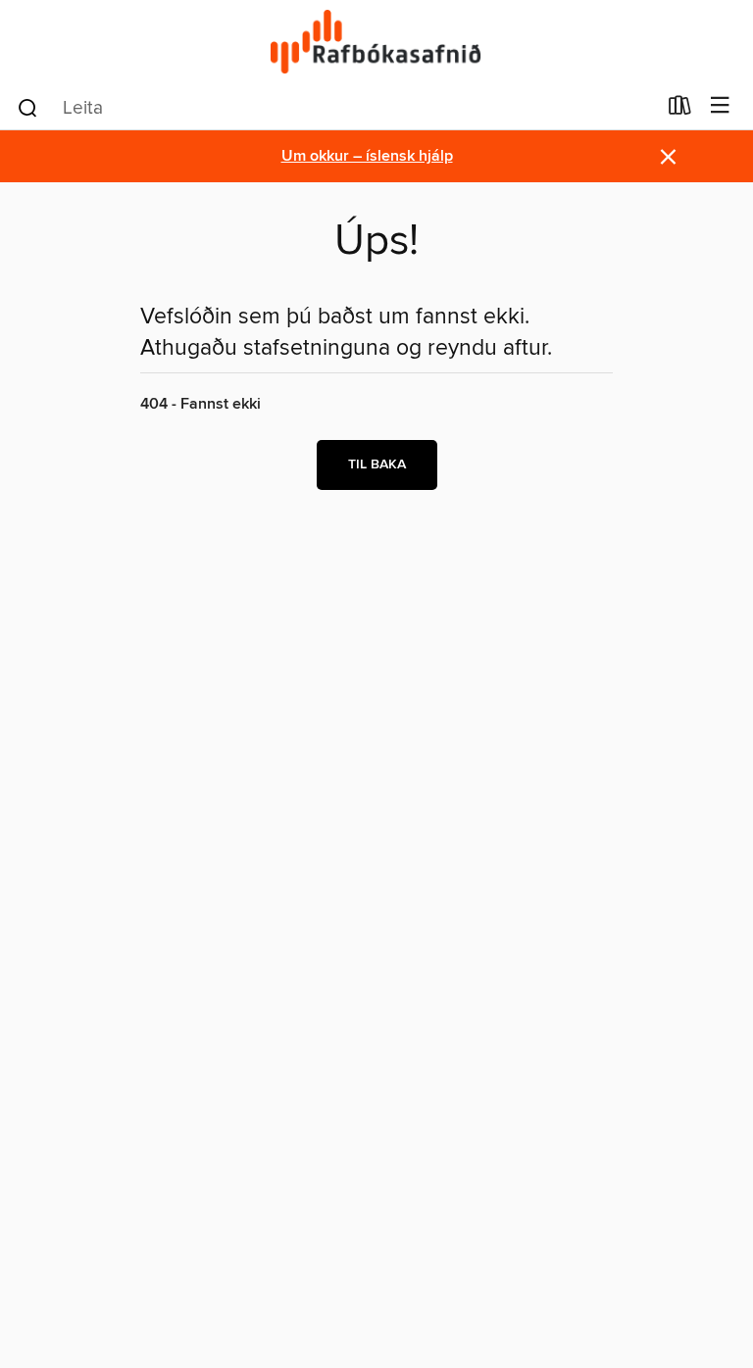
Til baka (377, 464)
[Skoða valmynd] (720, 106)
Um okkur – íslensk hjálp (367, 156)
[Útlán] (680, 109)
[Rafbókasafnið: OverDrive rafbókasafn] (376, 41)
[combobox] (336, 107)
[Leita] (28, 106)
